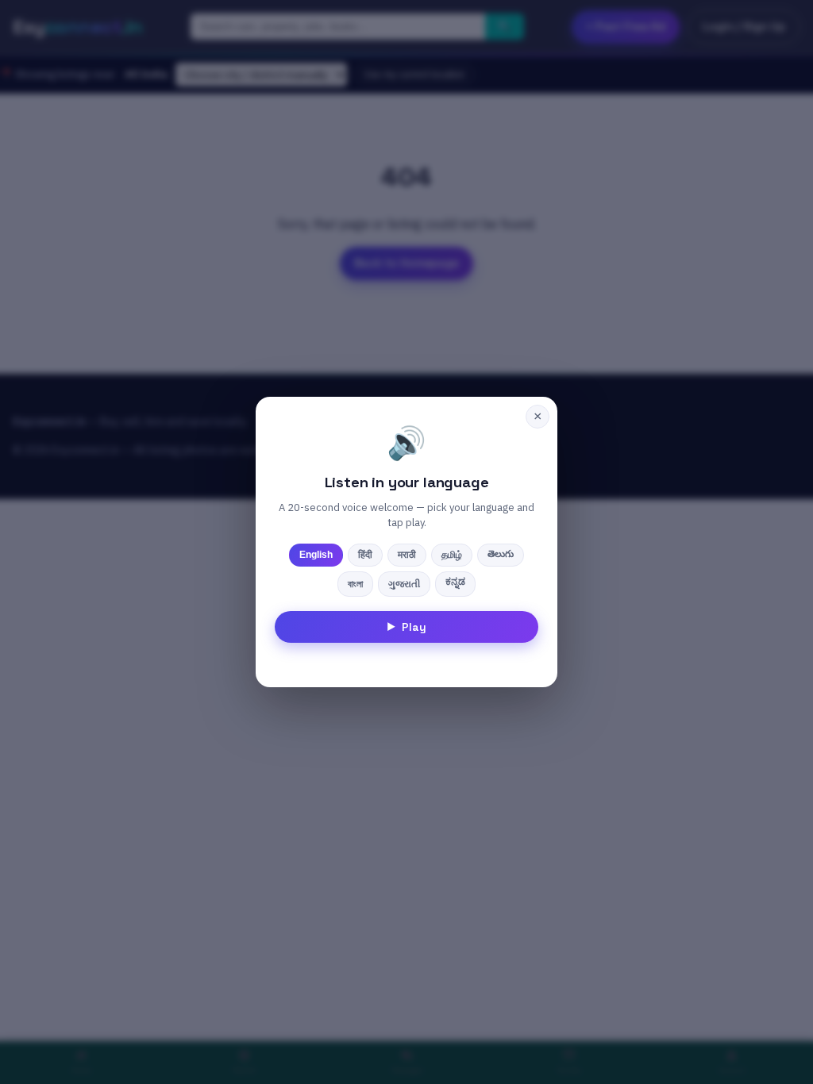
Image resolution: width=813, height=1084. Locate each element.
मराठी (407, 554)
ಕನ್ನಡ (455, 581)
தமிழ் (451, 554)
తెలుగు (500, 553)
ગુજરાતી (404, 584)
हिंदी (365, 554)
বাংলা (355, 584)
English (316, 554)
